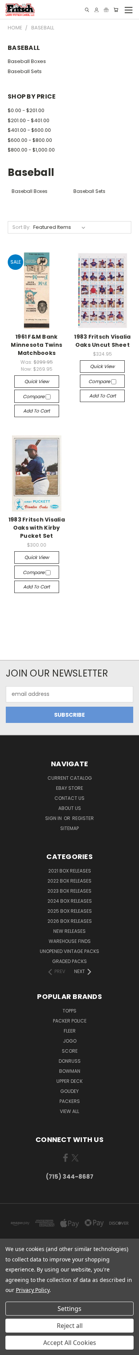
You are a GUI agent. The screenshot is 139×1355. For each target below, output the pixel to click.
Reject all (70, 1325)
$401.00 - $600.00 (29, 130)
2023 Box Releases (69, 891)
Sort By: (21, 227)
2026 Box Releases (69, 921)
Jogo (69, 1041)
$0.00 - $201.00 (26, 110)
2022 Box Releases (69, 881)
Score (70, 1051)
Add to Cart (36, 410)
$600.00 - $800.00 (30, 140)
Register (83, 818)
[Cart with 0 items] (115, 9)
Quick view (36, 381)
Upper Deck (69, 1081)
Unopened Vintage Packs (69, 951)
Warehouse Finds (70, 941)
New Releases (69, 931)
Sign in (54, 818)
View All (69, 1111)
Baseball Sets (25, 71)
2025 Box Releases (69, 911)
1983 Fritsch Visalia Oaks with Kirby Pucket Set (36, 528)
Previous (12, 1347)
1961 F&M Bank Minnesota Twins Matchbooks (36, 345)
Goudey (69, 1091)
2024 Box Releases (69, 901)
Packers (69, 1101)
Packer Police (69, 1021)
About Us (69, 808)
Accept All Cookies (69, 1342)
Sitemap (69, 828)
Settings (69, 1308)
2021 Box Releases (69, 871)
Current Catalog (69, 778)
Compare (34, 396)
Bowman (69, 1071)
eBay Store (69, 788)
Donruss (70, 1061)
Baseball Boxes (27, 61)
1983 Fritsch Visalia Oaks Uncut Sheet (102, 341)
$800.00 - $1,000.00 (31, 149)
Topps (69, 1010)
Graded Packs (69, 961)
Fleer (70, 1031)
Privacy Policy (32, 1290)
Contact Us (69, 798)
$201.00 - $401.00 (28, 120)
